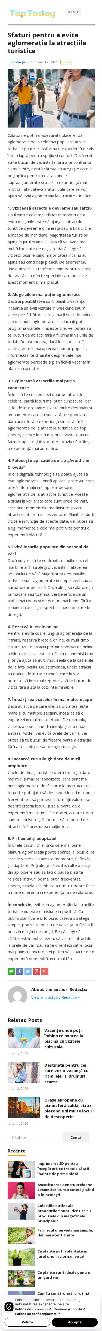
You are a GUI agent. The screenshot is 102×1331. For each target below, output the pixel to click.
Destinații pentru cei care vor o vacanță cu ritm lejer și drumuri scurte (66, 1073)
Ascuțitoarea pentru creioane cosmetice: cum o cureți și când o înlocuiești (66, 1189)
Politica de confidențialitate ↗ (37, 1314)
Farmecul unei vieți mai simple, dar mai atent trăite (65, 1233)
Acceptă (75, 1322)
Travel (66, 61)
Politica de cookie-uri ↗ (33, 1309)
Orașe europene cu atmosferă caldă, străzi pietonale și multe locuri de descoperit (69, 1108)
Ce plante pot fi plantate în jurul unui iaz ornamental (62, 1254)
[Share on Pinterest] (36, 971)
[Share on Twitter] (28, 971)
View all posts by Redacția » (55, 997)
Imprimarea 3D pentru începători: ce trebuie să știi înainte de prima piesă (63, 1168)
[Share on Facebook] (19, 971)
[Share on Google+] (44, 971)
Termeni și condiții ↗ (70, 1309)
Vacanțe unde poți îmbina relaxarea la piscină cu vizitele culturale (63, 1038)
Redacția (19, 61)
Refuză (27, 1322)
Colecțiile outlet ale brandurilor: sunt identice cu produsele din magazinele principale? (64, 1213)
